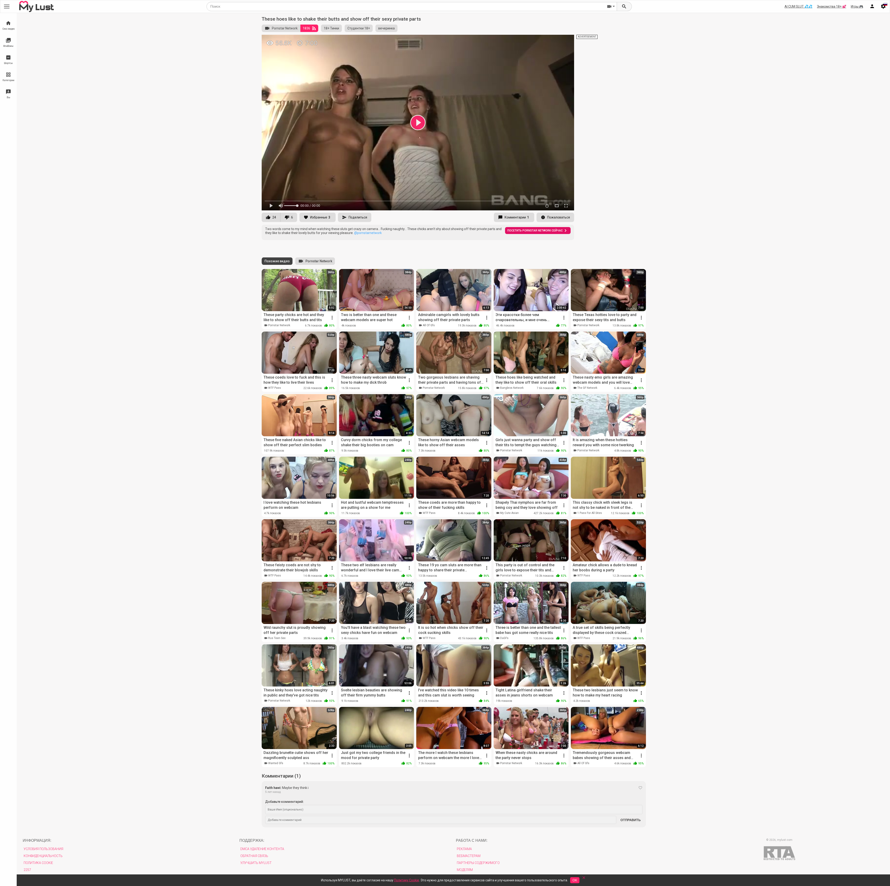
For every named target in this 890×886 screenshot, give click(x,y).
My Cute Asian (509, 513)
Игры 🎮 (857, 6)
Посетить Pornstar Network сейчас (535, 230)
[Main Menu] (6, 6)
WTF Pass (274, 387)
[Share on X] (565, 40)
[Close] (584, 879)
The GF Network (587, 387)
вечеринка (386, 28)
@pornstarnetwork (368, 233)
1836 (306, 28)
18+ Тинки (331, 28)
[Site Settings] (883, 6)
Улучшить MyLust (256, 863)
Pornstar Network (285, 28)
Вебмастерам (468, 856)
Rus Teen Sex (277, 638)
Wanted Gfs (275, 763)
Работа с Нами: (471, 840)
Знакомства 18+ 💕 (831, 6)
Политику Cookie (406, 880)
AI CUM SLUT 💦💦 (798, 6)
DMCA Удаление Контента (262, 849)
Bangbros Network (512, 387)
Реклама (464, 849)
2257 (27, 870)
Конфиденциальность (43, 856)
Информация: (37, 840)
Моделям (465, 870)
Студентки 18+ (358, 28)
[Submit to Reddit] (555, 40)
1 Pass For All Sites (589, 513)
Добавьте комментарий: (284, 802)
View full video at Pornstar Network (516, 40)
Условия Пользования (43, 849)
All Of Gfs (429, 325)
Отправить (630, 820)
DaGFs (504, 638)
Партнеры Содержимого (478, 863)
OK (574, 880)
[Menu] (872, 6)
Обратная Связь (254, 856)
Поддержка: (251, 840)
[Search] (624, 6)
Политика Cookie (38, 863)
